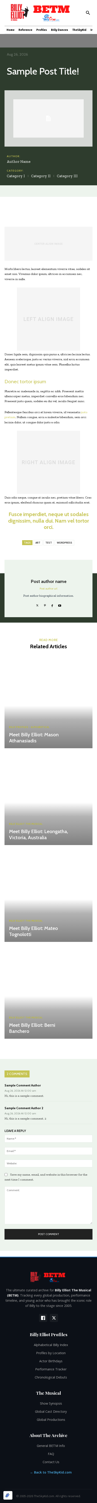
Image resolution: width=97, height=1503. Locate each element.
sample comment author (23, 1085)
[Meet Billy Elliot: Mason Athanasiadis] (48, 701)
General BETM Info (51, 1446)
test (48, 542)
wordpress (64, 542)
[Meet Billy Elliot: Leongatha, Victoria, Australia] (48, 797)
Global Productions (51, 1419)
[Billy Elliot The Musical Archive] (48, 1277)
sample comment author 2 (24, 1108)
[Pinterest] (44, 604)
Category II (41, 176)
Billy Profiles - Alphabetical (29, 727)
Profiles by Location (51, 1353)
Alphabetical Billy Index (51, 1345)
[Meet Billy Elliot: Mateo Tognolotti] (48, 894)
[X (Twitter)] (54, 1318)
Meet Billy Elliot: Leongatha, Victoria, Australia (38, 834)
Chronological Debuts (51, 1377)
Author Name (18, 161)
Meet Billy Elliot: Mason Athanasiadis (34, 738)
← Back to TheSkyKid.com (51, 1472)
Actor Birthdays (50, 1361)
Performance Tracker (51, 1369)
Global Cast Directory (51, 1411)
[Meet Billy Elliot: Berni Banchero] (48, 991)
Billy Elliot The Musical (25, 824)
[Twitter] (37, 604)
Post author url (48, 588)
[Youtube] (59, 604)
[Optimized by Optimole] (7, 1495)
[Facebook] (52, 604)
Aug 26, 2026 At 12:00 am (20, 1090)
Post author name (49, 581)
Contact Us (51, 1462)
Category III (67, 176)
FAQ (51, 1454)
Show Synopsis (51, 1403)
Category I (16, 176)
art (37, 542)
